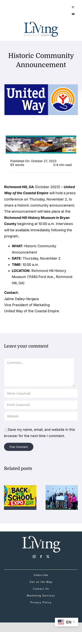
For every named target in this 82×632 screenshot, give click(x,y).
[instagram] (34, 556)
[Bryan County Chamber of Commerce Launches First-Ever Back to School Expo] (20, 487)
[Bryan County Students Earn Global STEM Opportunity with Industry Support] (62, 487)
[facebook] (41, 556)
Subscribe (41, 575)
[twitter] (47, 556)
